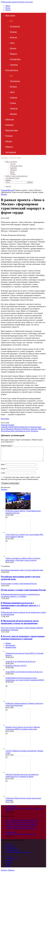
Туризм (13, 103)
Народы (13, 48)
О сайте (8, 844)
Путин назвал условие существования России (23, 590)
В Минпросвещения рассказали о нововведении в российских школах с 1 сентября (20, 605)
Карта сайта (10, 846)
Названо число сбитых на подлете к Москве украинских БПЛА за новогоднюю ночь (22, 728)
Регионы (9, 136)
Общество (9, 119)
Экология (13, 108)
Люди (12, 43)
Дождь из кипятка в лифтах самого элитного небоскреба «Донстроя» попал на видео (22, 559)
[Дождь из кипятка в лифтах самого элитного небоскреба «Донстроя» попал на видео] (18, 556)
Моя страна (10, 15)
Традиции (14, 65)
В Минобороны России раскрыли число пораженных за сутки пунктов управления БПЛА (24, 679)
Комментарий (7, 446)
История (13, 32)
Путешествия (15, 59)
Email (4, 469)
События (13, 97)
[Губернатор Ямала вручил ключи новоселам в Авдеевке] (18, 796)
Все (11, 21)
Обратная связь (11, 848)
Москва (8, 141)
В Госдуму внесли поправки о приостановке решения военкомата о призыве (23, 637)
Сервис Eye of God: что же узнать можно (21, 824)
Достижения (15, 26)
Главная (4, 190)
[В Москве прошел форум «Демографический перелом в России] (18, 509)
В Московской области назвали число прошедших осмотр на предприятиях (20, 622)
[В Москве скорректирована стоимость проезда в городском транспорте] (18, 701)
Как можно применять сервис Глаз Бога (20, 828)
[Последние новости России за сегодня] (17, 2)
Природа (13, 54)
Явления (13, 114)
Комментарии (10, 647)
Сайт (3, 473)
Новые (8, 643)
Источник (5, 419)
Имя (3, 464)
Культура (13, 37)
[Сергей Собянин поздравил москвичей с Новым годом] (18, 749)
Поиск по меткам (12, 850)
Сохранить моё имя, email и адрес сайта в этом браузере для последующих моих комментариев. (20, 478)
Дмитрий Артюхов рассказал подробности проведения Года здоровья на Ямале (22, 775)
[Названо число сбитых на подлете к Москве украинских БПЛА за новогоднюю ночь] (18, 725)
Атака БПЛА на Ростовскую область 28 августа (24, 672)
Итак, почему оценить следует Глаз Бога (21, 820)
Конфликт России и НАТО (15, 666)
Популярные (10, 645)
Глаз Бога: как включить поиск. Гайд (19, 826)
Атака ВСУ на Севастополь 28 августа (20, 661)
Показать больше (7, 425)
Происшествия (11, 130)
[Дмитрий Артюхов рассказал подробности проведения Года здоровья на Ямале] (18, 772)
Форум (8, 186)
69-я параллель (11, 70)
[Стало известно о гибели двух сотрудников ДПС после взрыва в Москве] (18, 532)
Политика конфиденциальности (17, 852)
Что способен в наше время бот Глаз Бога (21, 822)
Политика (9, 125)
